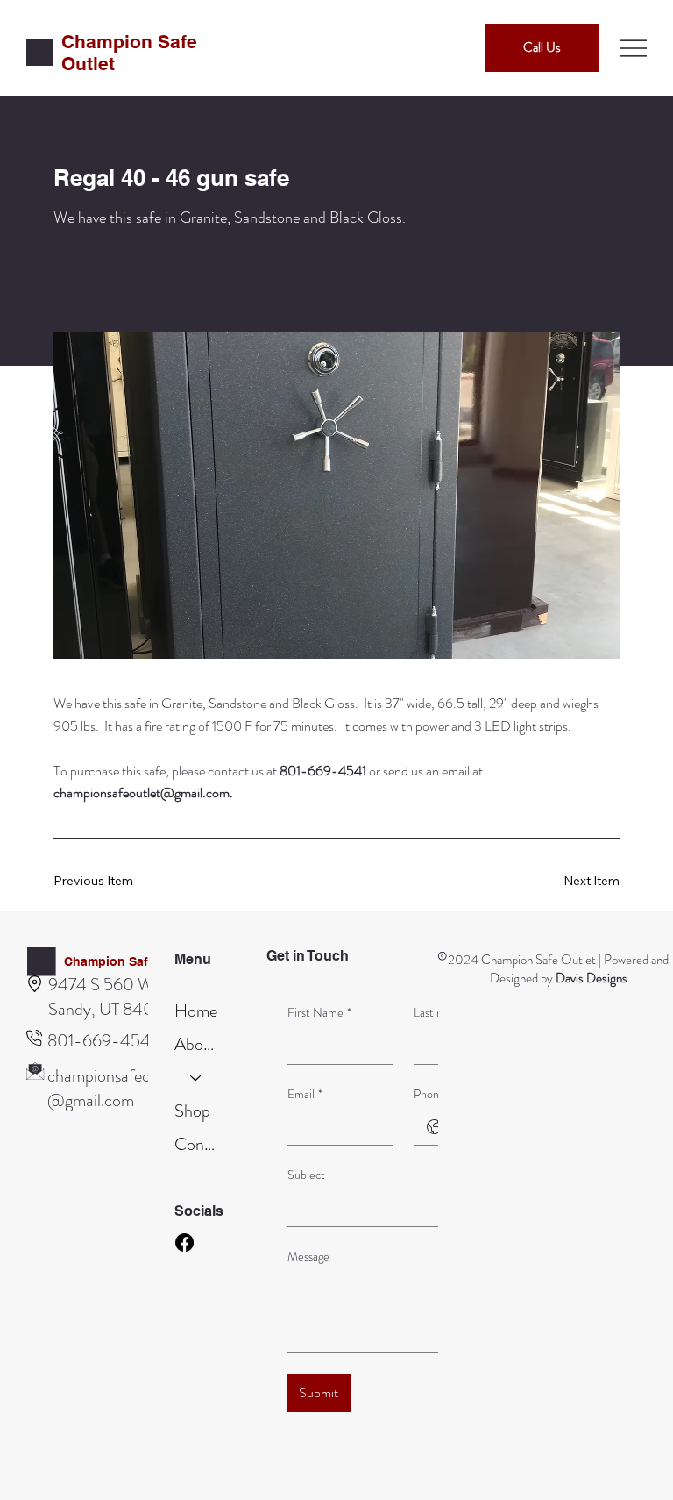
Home (195, 1011)
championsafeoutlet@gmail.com (141, 792)
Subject (306, 1175)
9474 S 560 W (100, 984)
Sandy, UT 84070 (111, 1009)
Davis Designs (591, 978)
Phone (429, 1094)
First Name (319, 1012)
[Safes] (196, 1078)
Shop (192, 1111)
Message (308, 1256)
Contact (196, 1144)
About (196, 1044)
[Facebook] (184, 1242)
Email (304, 1094)
